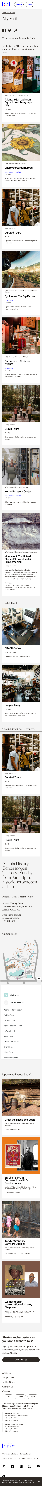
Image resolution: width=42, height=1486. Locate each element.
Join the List (21, 1359)
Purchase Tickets (10, 896)
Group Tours (12, 428)
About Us (6, 1372)
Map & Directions (10, 917)
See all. (28, 1074)
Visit (8, 1397)
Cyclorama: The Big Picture (20, 296)
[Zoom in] (39, 978)
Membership (26, 896)
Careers (6, 1391)
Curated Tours (13, 232)
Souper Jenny (12, 705)
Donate (19, 4)
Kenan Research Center (18, 491)
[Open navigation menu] (38, 4)
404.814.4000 (9, 921)
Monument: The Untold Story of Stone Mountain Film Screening (18, 559)
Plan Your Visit (8, 12)
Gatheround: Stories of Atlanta (17, 362)
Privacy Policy (29, 1482)
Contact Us (7, 1386)
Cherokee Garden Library (19, 167)
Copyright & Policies (10, 1454)
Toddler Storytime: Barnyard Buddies (15, 1242)
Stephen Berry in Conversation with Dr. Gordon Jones (17, 1180)
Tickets (29, 4)
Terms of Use (7, 1458)
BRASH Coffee (13, 648)
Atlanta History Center (29, 1458)
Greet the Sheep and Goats (20, 1119)
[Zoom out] (39, 981)
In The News (8, 1382)
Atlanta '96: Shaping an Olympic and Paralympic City (18, 102)
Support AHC (9, 1377)
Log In (33, 1397)
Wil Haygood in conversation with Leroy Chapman (18, 1304)
